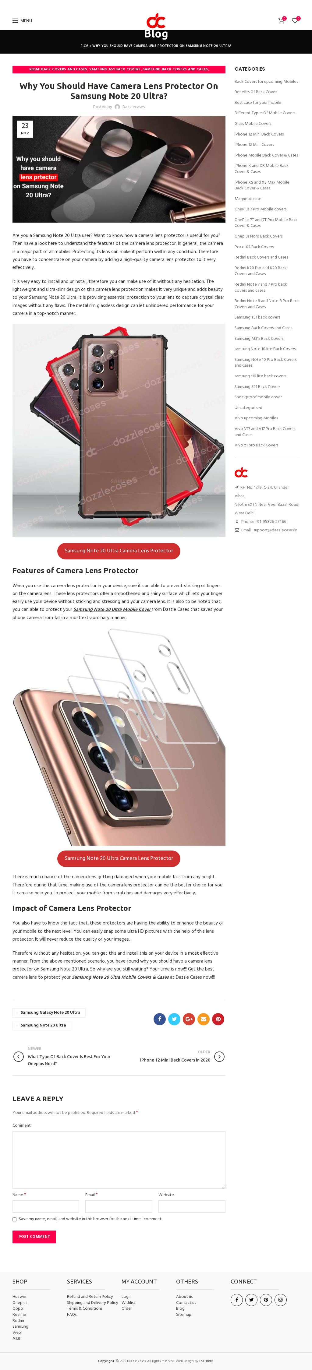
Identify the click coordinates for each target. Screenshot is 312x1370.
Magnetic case (248, 199)
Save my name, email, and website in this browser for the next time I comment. (90, 1219)
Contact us (186, 1303)
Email (91, 1195)
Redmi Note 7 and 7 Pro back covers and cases (261, 288)
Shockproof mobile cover (258, 397)
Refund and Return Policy (90, 1297)
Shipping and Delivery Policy (92, 1303)
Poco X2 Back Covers (254, 247)
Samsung (20, 1327)
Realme (19, 1315)
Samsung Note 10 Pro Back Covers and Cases (265, 363)
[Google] (155, 6)
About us (184, 1297)
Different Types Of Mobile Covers (265, 113)
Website (166, 1195)
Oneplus (19, 1303)
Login (127, 1296)
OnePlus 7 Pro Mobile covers (260, 209)
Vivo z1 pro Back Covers (256, 445)
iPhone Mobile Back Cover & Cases (266, 156)
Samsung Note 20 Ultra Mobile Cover (112, 609)
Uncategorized (248, 408)
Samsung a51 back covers (115, 69)
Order (127, 1308)
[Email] (164, 6)
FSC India (206, 1361)
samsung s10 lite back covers (260, 376)
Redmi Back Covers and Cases (58, 69)
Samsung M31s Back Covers (259, 339)
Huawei (19, 1297)
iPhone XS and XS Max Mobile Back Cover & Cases (262, 186)
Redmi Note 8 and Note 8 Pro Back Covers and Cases (267, 304)
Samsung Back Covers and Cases (175, 69)
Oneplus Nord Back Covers (258, 237)
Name (19, 1195)
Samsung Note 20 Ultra (43, 1025)
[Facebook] (138, 6)
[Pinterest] (172, 6)
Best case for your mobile (258, 103)
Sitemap (183, 1315)
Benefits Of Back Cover (256, 92)
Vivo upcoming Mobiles (256, 418)
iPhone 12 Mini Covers (254, 145)
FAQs (71, 1315)
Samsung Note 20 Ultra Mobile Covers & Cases (120, 977)
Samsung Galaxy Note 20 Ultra (50, 1012)
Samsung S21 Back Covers (257, 387)
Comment (21, 1125)
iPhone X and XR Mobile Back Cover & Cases (262, 169)
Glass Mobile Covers (253, 124)
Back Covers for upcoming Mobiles (266, 82)
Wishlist (128, 1302)
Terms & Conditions (84, 1309)
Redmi (18, 1321)
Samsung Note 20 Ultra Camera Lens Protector (119, 551)
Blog (84, 46)
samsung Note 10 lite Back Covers (265, 349)
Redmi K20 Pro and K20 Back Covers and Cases (261, 271)
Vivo (16, 1333)
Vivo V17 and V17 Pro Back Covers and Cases (265, 432)
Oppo (17, 1309)
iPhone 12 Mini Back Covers (259, 135)
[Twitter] (146, 6)
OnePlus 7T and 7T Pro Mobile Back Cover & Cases (266, 223)
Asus (16, 1339)
